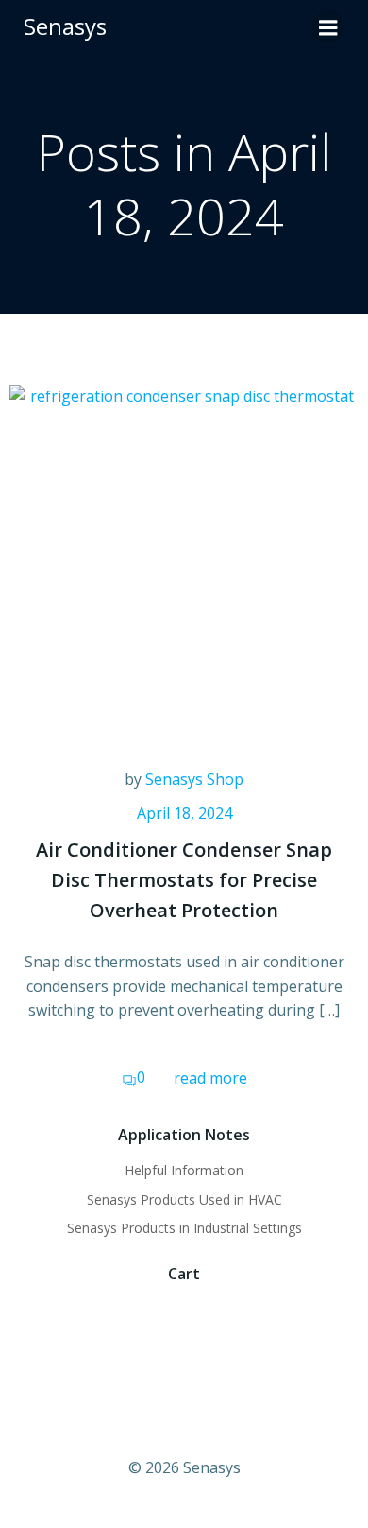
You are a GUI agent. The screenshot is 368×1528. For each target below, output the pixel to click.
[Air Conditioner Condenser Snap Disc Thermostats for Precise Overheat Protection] (184, 557)
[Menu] (328, 26)
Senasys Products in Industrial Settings (184, 1228)
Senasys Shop (194, 779)
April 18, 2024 (184, 813)
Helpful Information (184, 1170)
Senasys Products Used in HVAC (184, 1199)
